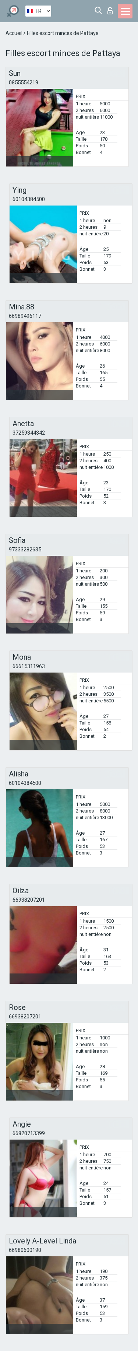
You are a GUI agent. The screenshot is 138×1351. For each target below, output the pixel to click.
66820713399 (29, 1133)
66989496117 (25, 316)
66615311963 (29, 666)
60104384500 (29, 199)
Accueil (15, 33)
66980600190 (25, 1250)
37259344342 (29, 432)
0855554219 (23, 82)
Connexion (111, 8)
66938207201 (29, 899)
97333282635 (25, 549)
